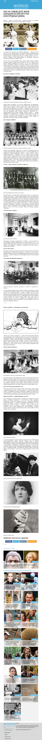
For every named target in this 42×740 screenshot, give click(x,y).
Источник (5, 544)
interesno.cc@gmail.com (8, 730)
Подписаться (34, 1)
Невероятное (8, 736)
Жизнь (6, 734)
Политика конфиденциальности (23, 729)
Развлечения (7, 732)
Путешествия (8, 738)
